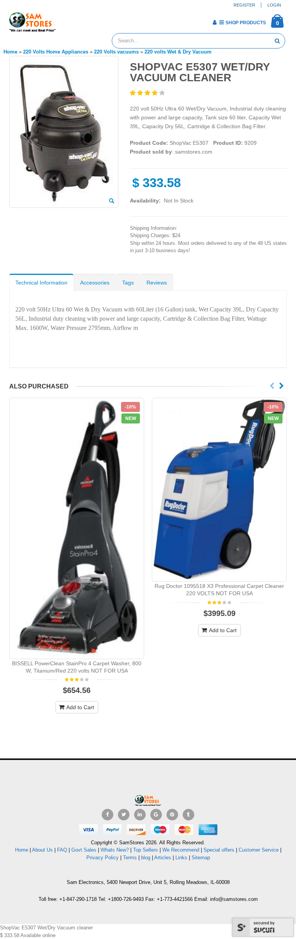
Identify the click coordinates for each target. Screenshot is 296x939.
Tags (128, 283)
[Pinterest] (172, 814)
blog (145, 857)
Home (21, 850)
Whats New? (115, 850)
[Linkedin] (140, 814)
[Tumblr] (188, 814)
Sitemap (201, 857)
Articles (162, 857)
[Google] (156, 814)
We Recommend (180, 850)
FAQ (62, 850)
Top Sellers (145, 850)
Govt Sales (83, 850)
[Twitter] (124, 814)
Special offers (219, 850)
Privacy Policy (102, 857)
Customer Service (259, 850)
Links (181, 857)
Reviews (156, 283)
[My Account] (214, 22)
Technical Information (41, 283)
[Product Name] (77, 528)
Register (244, 5)
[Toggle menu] (64, 20)
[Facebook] (107, 814)
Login (274, 5)
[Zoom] (111, 201)
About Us (42, 850)
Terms (130, 857)
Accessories (94, 283)
